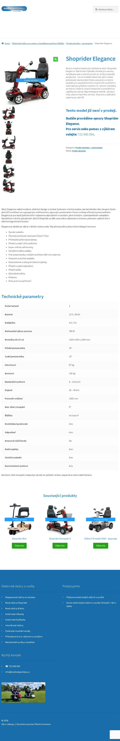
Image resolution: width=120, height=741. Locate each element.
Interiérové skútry (14, 625)
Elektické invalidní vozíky (17, 631)
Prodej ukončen (79, 150)
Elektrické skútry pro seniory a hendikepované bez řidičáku (38, 43)
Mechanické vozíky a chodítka (20, 642)
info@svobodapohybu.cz (17, 671)
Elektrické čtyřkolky (15, 619)
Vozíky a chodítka (36, 21)
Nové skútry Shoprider (16, 602)
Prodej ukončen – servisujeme (79, 43)
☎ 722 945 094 (12, 666)
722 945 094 (86, 134)
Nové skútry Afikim (14, 608)
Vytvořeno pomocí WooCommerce (33, 724)
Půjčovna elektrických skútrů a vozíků (85, 597)
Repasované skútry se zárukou (20, 597)
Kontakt (20, 32)
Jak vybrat (80, 21)
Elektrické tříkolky (14, 614)
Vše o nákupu (7, 724)
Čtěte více (19, 545)
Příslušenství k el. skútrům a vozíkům (23, 636)
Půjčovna (65, 21)
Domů (7, 43)
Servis (53, 21)
